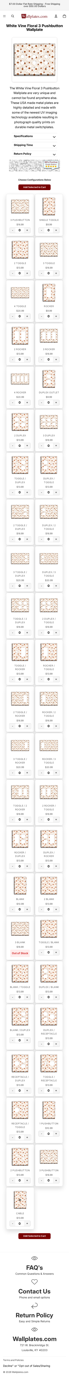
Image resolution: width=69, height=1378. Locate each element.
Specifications (23, 136)
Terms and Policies (13, 1360)
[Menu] (4, 16)
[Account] (56, 16)
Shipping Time (23, 145)
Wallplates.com (20, 1372)
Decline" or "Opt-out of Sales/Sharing (26, 1365)
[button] (20, 206)
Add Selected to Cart (34, 187)
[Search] (12, 16)
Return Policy (22, 153)
